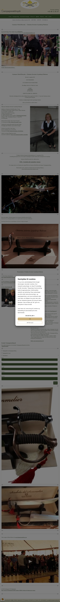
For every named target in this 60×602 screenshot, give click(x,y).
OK (30, 319)
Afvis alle (30, 322)
